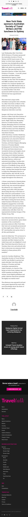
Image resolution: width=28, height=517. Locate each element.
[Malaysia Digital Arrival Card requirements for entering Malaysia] (14, 328)
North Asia (5, 471)
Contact (3, 499)
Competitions (5, 488)
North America (6, 469)
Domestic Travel (5, 428)
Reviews (4, 411)
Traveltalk (14, 308)
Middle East (6, 467)
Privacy (3, 502)
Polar (4, 474)
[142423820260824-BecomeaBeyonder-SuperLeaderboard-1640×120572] (14, 14)
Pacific (4, 462)
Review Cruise (6, 448)
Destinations (5, 409)
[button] (23, 8)
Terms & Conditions (6, 504)
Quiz (3, 486)
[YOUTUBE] (13, 1)
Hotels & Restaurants (7, 435)
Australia (5, 460)
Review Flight (6, 451)
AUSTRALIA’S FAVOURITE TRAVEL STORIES (14, 4)
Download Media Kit (6, 495)
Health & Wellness (6, 432)
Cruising (4, 425)
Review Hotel (6, 453)
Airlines (3, 423)
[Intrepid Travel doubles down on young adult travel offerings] (14, 345)
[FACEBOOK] (11, 1)
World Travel (5, 439)
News (3, 407)
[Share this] (3, 295)
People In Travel (5, 437)
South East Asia (7, 476)
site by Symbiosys (16, 511)
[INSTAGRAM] (18, 1)
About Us (4, 497)
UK (3, 478)
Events (3, 430)
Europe (4, 464)
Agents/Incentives (6, 421)
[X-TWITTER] (9, 1)
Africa (4, 457)
